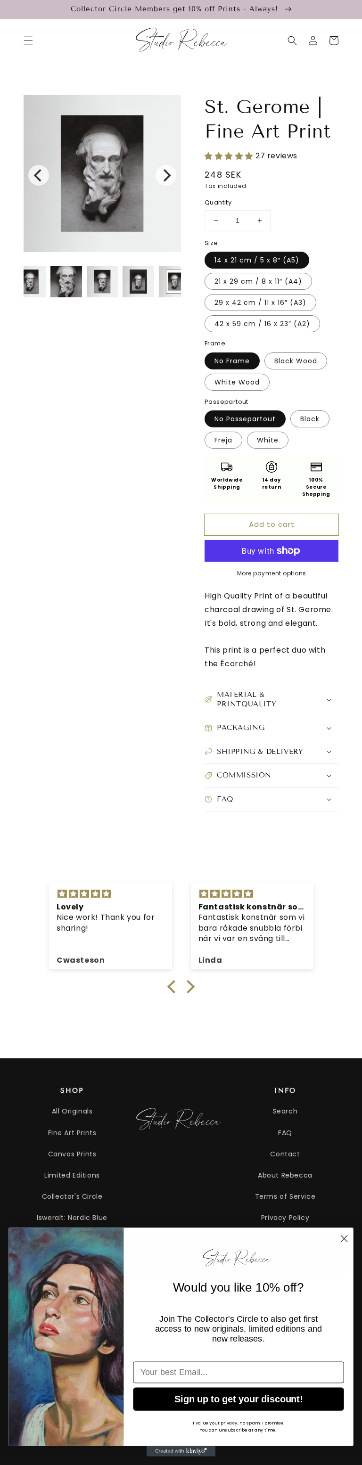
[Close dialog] (344, 1238)
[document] (102, 176)
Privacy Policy (285, 1217)
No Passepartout (245, 419)
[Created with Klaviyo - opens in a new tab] (181, 1451)
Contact (285, 1154)
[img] (111, 894)
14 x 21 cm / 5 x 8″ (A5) (256, 260)
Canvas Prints (72, 1154)
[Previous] (38, 175)
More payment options (271, 573)
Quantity (218, 202)
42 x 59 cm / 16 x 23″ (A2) (262, 323)
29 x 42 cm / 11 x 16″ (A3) (260, 302)
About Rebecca (285, 1175)
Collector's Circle (72, 1196)
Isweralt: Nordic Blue (72, 1217)
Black (310, 419)
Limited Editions (72, 1175)
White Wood (237, 382)
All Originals (72, 1111)
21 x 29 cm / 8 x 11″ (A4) (258, 281)
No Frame (232, 361)
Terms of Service (285, 1196)
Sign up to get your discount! (238, 1398)
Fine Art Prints (72, 1133)
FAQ (285, 1133)
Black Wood (295, 361)
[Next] (166, 175)
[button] (28, 40)
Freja (223, 440)
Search (285, 1111)
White (268, 440)
